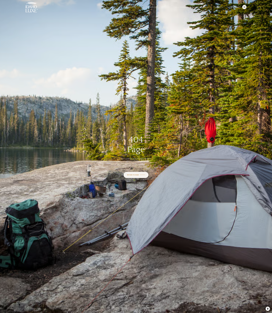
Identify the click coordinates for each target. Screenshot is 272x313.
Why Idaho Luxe (151, 7)
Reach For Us (218, 7)
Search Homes (232, 7)
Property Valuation (179, 7)
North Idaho (194, 7)
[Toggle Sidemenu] (244, 7)
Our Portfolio (165, 7)
